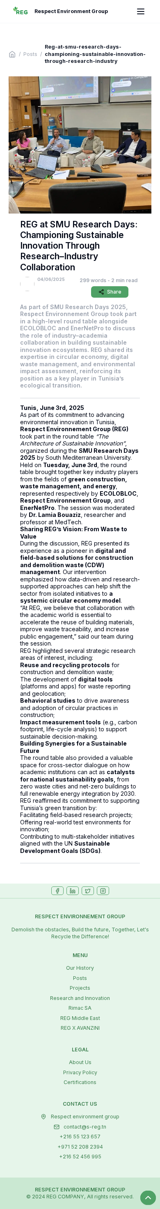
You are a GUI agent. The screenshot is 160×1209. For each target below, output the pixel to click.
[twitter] (88, 891)
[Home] (12, 54)
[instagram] (103, 891)
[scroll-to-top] (148, 1198)
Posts (30, 54)
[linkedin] (72, 891)
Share (114, 292)
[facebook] (57, 891)
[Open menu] (141, 11)
